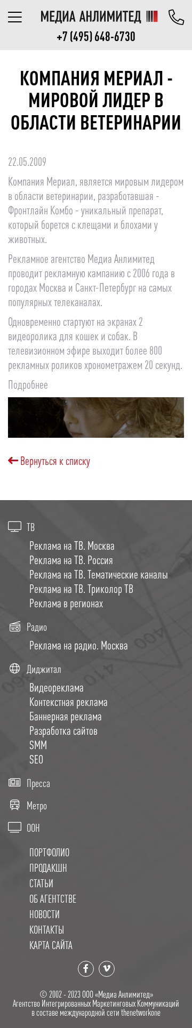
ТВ (31, 527)
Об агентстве (52, 899)
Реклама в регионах (66, 603)
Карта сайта (51, 945)
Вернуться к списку (54, 461)
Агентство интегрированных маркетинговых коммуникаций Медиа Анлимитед (99, 17)
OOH (33, 828)
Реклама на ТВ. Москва (72, 545)
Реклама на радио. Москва (78, 645)
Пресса (38, 783)
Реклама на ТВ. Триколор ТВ (81, 589)
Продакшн (48, 868)
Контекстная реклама (68, 702)
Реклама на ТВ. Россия (71, 560)
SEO (36, 759)
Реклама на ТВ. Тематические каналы (98, 574)
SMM (38, 745)
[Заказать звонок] (176, 17)
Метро (37, 806)
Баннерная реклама (65, 716)
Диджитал (44, 669)
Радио (37, 627)
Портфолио (49, 852)
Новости (44, 914)
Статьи (41, 883)
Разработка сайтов (63, 730)
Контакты (46, 929)
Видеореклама (56, 687)
